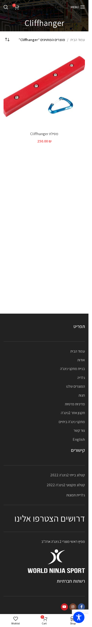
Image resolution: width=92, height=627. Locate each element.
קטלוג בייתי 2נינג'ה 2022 (67, 475)
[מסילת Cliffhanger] (44, 88)
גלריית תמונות (75, 495)
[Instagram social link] (72, 606)
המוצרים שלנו (75, 386)
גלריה (81, 377)
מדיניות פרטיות (75, 404)
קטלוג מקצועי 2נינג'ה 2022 (66, 484)
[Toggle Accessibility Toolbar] (79, 617)
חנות (82, 395)
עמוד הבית (77, 39)
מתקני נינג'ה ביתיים (72, 421)
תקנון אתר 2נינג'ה (73, 412)
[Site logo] (44, 6)
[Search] (6, 7)
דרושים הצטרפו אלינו (49, 518)
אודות (81, 359)
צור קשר (79, 430)
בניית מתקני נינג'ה (72, 368)
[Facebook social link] (81, 606)
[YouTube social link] (64, 606)
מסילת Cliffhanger (44, 133)
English (79, 439)
